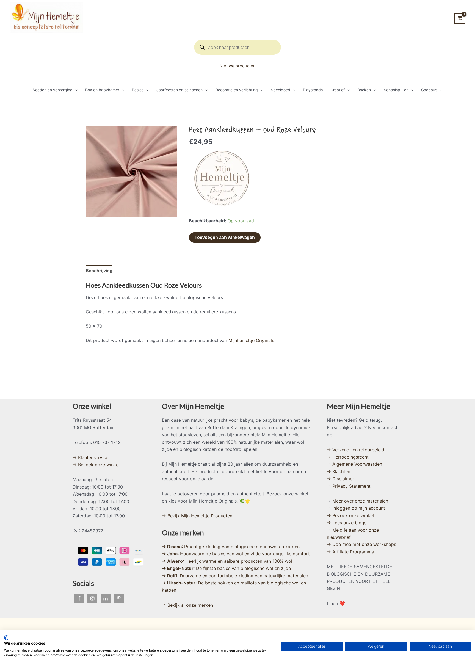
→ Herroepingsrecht (348, 457)
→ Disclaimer (340, 478)
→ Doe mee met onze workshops (361, 544)
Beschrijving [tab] (99, 270)
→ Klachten (338, 471)
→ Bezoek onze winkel (96, 464)
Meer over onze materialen (360, 501)
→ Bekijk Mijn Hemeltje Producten (197, 515)
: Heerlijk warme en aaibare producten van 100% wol (227, 561)
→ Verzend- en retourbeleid (355, 449)
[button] (75, 89)
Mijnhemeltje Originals (251, 340)
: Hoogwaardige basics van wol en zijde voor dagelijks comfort (236, 553)
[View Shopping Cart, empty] (459, 18)
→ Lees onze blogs (346, 522)
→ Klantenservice (90, 457)
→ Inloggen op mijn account (356, 508)
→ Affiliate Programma (350, 551)
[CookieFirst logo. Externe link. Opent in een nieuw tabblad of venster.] (6, 637)
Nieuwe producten (238, 65)
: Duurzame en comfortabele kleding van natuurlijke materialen (235, 575)
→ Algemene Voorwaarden (354, 464)
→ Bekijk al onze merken (187, 605)
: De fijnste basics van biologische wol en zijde (226, 568)
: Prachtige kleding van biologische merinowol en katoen (231, 546)
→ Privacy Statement (349, 486)
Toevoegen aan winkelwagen (225, 237)
